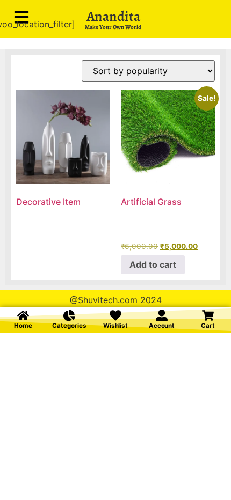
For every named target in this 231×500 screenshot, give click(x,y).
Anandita (113, 16)
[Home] (23, 315)
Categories (69, 325)
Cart (208, 325)
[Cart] (208, 315)
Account (162, 325)
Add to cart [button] (152, 264)
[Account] (162, 315)
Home (23, 325)
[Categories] (69, 315)
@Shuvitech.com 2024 (116, 300)
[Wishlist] (115, 315)
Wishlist (115, 325)
